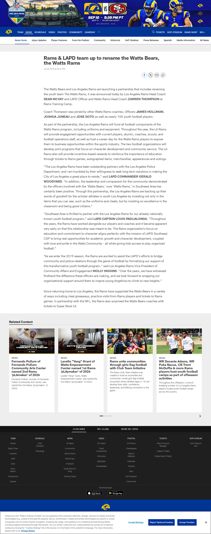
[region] (105, 522)
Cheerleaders (101, 466)
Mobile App (70, 458)
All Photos (131, 443)
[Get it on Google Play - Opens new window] (115, 494)
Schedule (39, 438)
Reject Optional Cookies (161, 522)
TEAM (13, 438)
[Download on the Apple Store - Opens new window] (94, 493)
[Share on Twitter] (150, 76)
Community (70, 448)
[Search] (153, 32)
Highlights (101, 461)
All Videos (101, 443)
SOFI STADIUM (196, 438)
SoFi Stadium (131, 476)
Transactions (13, 476)
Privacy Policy (28, 531)
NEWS (70, 438)
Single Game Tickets (163, 456)
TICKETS (163, 438)
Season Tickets (163, 451)
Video (101, 438)
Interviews (101, 456)
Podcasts (70, 464)
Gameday (131, 461)
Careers (13, 481)
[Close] (206, 522)
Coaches (13, 453)
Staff (13, 458)
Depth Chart (13, 448)
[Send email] (156, 76)
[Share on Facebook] (144, 76)
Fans (131, 471)
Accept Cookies (186, 522)
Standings (40, 451)
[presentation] (200, 416)
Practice (131, 466)
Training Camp (70, 476)
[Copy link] (162, 75)
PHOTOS (131, 438)
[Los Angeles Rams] (105, 507)
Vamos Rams (69, 453)
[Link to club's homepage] (8, 31)
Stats (13, 464)
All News (70, 443)
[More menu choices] (99, 32)
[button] (101, 416)
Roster (13, 443)
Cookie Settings (135, 522)
